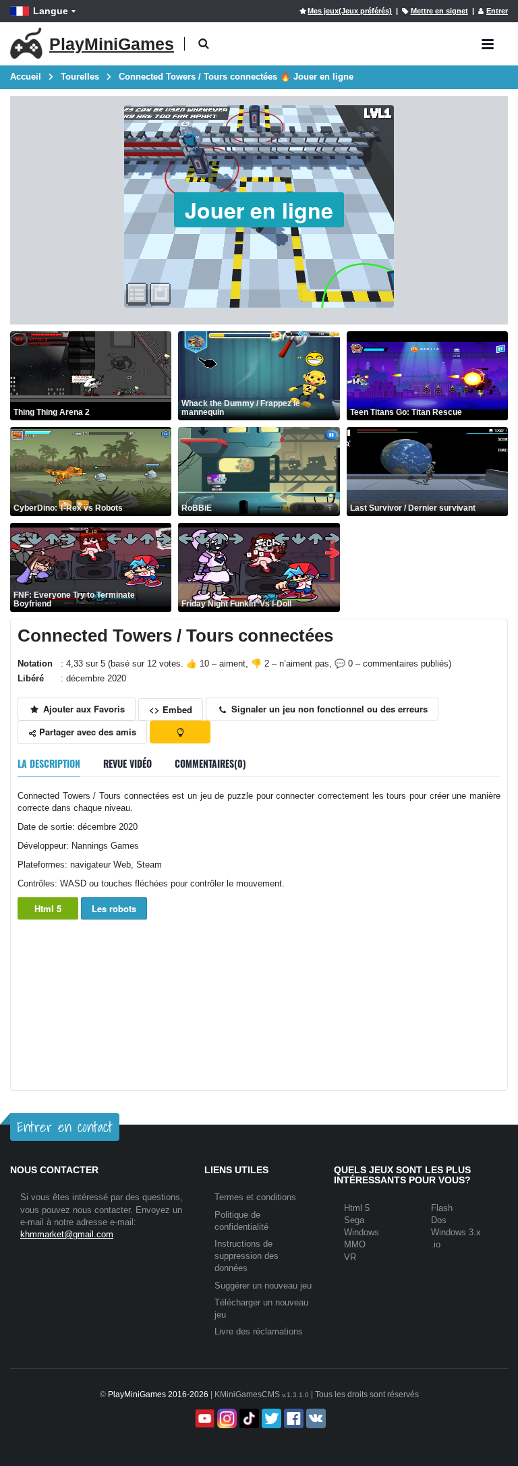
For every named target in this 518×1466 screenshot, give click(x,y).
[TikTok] (248, 1418)
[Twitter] (270, 1418)
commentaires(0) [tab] (210, 763)
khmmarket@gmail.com (66, 1234)
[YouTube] (203, 1418)
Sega (354, 1220)
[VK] (315, 1418)
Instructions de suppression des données (246, 1256)
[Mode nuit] (180, 732)
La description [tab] (49, 763)
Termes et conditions (255, 1197)
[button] (203, 44)
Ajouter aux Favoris (82, 708)
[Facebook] (292, 1418)
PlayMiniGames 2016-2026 (158, 1394)
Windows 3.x (456, 1232)
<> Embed (170, 709)
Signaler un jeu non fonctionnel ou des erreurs (328, 708)
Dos (439, 1220)
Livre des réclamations (258, 1331)
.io (435, 1244)
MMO (355, 1244)
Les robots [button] (114, 908)
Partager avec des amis (86, 731)
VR (350, 1257)
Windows (361, 1232)
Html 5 (47, 908)
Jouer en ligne (259, 209)
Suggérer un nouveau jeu (263, 1285)
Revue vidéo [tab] (127, 763)
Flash (442, 1208)
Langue (50, 10)
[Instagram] (225, 1418)
